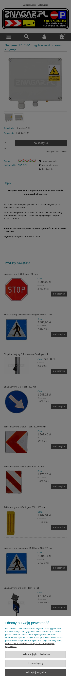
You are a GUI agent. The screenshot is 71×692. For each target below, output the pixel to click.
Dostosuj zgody (35, 663)
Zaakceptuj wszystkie (35, 672)
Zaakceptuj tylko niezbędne (35, 654)
